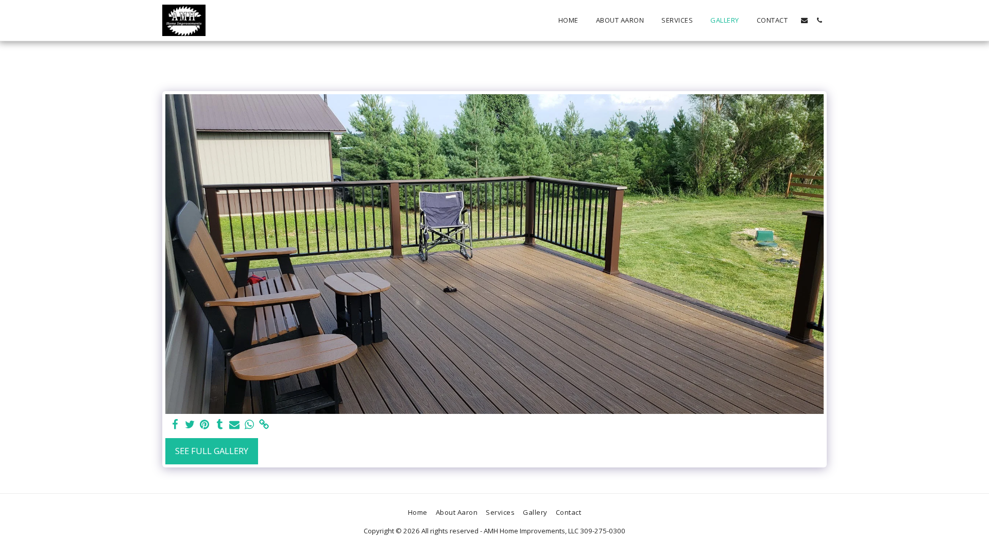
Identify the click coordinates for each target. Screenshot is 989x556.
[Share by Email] (234, 424)
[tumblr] (219, 424)
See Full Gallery (211, 451)
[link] (264, 424)
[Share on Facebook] (174, 424)
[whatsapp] (249, 424)
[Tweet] (189, 424)
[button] (804, 20)
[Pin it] (204, 424)
